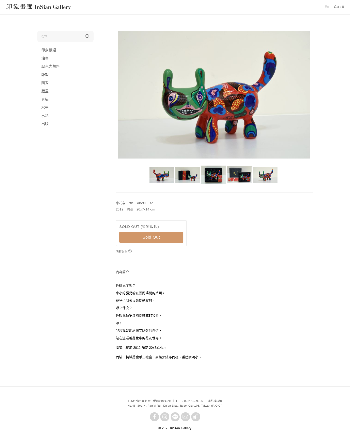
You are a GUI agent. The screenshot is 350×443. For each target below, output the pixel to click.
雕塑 (45, 75)
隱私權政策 (215, 401)
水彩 (45, 116)
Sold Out (151, 237)
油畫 (45, 58)
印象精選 (48, 50)
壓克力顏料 (50, 66)
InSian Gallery (21, 7)
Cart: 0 (339, 6)
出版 (45, 124)
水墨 (45, 108)
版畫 (45, 91)
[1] (87, 36)
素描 (45, 99)
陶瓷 (45, 83)
